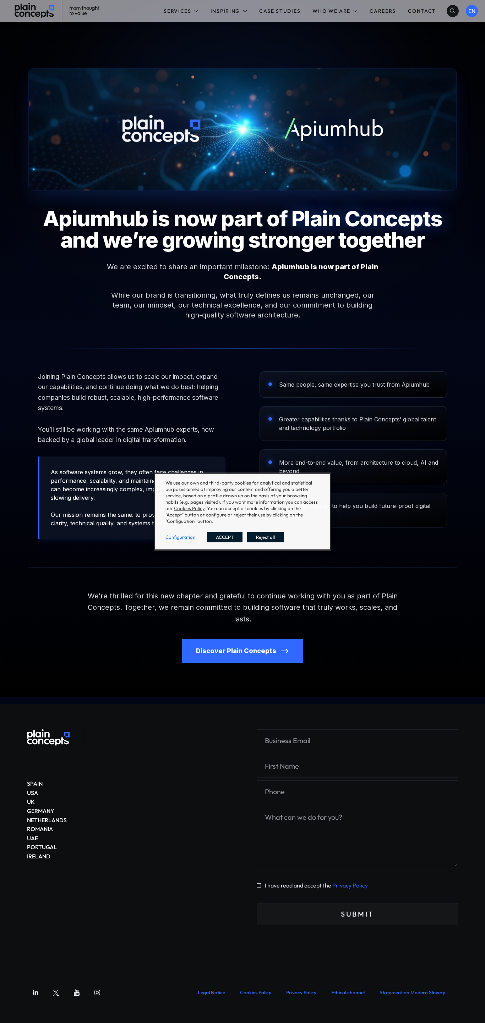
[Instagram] (97, 992)
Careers (383, 11)
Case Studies (279, 11)
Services (177, 11)
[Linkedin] (35, 992)
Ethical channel (348, 992)
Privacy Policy (350, 885)
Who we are (331, 11)
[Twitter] (56, 992)
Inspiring (225, 11)
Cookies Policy (255, 992)
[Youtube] (76, 992)
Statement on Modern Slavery (412, 992)
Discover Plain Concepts (236, 650)
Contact (422, 11)
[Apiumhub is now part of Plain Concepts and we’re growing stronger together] (48, 737)
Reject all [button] (265, 537)
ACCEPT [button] (225, 537)
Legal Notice (211, 992)
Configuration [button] (180, 537)
